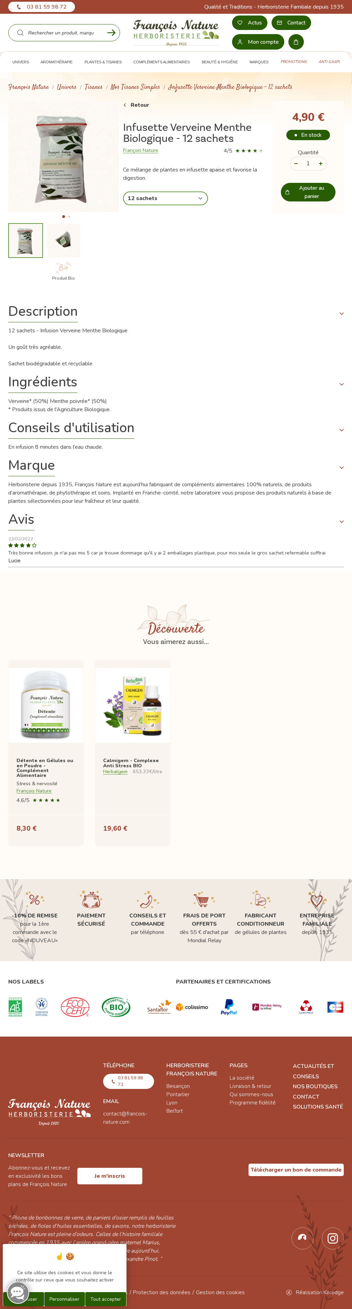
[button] (63, 216)
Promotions (293, 61)
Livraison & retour (250, 1086)
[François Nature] (176, 32)
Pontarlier (177, 1094)
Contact (306, 1097)
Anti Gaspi (329, 61)
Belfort (174, 1111)
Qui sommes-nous (251, 1094)
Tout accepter (105, 1299)
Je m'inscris (110, 1176)
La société (242, 1078)
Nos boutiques (315, 1086)
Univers (67, 87)
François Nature (28, 87)
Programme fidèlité (253, 1103)
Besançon (178, 1086)
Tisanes (94, 87)
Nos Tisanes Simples (135, 87)
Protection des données (161, 1292)
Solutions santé (318, 1107)
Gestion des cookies (220, 1292)
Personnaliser (64, 1299)
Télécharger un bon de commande (296, 1170)
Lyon (171, 1103)
